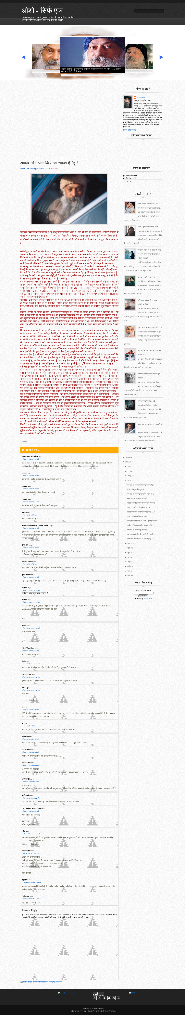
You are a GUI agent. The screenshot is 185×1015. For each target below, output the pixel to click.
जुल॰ (128, 548)
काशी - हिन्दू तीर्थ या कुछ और (136, 489)
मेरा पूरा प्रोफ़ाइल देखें (129, 130)
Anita (24, 661)
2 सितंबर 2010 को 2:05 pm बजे (30, 710)
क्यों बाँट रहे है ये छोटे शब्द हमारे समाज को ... (140, 494)
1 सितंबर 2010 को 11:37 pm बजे (31, 628)
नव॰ (128, 471)
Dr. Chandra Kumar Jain (31, 808)
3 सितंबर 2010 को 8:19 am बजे (30, 782)
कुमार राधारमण (26, 574)
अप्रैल (129, 561)
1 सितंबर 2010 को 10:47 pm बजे (31, 602)
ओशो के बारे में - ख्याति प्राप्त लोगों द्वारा (150, 327)
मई (128, 557)
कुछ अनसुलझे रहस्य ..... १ (146, 277)
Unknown (25, 896)
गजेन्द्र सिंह (25, 736)
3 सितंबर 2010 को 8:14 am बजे (30, 752)
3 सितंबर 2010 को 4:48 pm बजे (30, 811)
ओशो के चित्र (111, 1011)
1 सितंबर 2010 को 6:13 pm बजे (30, 528)
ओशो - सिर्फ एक (42, 10)
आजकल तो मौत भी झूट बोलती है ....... (139, 530)
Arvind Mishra (27, 561)
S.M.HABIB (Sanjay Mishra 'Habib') (35, 525)
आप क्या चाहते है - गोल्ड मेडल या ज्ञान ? (139, 507)
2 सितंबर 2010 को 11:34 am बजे (31, 690)
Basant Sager (27, 674)
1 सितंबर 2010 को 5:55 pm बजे (30, 502)
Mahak (24, 587)
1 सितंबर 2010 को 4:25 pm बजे (30, 459)
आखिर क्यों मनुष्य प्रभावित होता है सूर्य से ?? (140, 525)
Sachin (24, 512)
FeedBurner (148, 598)
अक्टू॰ (129, 475)
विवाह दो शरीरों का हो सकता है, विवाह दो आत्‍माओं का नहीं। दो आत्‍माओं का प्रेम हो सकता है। (149, 254)
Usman (24, 473)
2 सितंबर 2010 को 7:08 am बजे (30, 651)
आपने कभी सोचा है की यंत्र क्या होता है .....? (141, 512)
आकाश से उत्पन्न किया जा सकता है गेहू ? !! (51, 162)
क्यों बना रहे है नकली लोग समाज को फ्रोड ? (140, 485)
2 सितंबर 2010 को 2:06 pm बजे (30, 726)
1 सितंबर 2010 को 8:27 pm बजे (30, 577)
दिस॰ (129, 466)
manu (24, 625)
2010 (127, 462)
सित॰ (129, 480)
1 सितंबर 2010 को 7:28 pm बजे (30, 564)
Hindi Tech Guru (28, 648)
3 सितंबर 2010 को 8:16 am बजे (30, 765)
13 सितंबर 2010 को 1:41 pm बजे (31, 834)
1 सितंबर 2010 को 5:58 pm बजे (30, 515)
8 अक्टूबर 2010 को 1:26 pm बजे (30, 853)
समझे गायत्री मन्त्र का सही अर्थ (148, 203)
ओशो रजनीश (26, 749)
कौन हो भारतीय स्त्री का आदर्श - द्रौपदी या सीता (142, 521)
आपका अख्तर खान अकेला (30, 456)
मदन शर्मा (24, 880)
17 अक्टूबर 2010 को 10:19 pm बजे (31, 882)
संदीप (24, 831)
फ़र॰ (128, 571)
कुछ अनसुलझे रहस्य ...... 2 (146, 401)
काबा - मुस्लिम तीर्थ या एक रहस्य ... (149, 227)
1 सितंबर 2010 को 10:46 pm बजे (31, 590)
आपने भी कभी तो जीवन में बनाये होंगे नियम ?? (141, 503)
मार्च (128, 566)
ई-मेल (105, 1011)
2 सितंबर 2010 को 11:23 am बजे (31, 664)
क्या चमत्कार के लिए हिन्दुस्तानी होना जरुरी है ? (141, 534)
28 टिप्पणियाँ (54, 168)
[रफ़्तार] (132, 993)
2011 (127, 457)
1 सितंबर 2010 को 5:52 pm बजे (30, 489)
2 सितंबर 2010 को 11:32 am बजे (31, 677)
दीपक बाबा (25, 545)
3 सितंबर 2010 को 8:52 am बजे (30, 798)
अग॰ (128, 543)
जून (128, 552)
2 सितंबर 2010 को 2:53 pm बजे (30, 739)
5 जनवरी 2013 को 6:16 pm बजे (30, 899)
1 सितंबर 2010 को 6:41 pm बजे (30, 548)
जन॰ (128, 575)
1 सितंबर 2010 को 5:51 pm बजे (30, 475)
